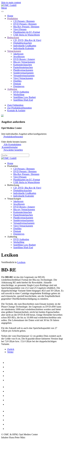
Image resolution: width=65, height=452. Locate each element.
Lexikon (21, 262)
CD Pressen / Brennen (24, 21)
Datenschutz (7, 445)
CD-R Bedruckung (15, 386)
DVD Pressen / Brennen (25, 24)
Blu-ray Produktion (15, 375)
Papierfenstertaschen (23, 67)
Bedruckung (13, 37)
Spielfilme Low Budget (24, 97)
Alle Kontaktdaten (12, 144)
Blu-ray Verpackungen (24, 62)
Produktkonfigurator (13, 136)
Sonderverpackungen (23, 73)
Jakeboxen (18, 54)
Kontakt (5, 448)
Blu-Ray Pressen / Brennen (26, 26)
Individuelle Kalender (23, 48)
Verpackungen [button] (14, 198)
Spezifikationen (13, 420)
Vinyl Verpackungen (23, 78)
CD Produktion (13, 362)
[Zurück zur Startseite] (8, 5)
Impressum (6, 442)
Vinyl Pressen (19, 29)
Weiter (10, 352)
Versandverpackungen (23, 75)
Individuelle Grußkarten (24, 45)
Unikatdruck (12, 404)
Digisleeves (18, 86)
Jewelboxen (19, 56)
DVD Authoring (21, 92)
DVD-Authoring (14, 371)
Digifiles (17, 81)
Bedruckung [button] (13, 185)
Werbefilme (18, 94)
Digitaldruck (12, 400)
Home (10, 15)
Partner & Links (13, 428)
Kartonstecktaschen (22, 64)
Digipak (17, 83)
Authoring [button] (12, 236)
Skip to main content (11, 2)
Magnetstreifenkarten (17, 411)
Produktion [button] (12, 166)
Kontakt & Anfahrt (16, 110)
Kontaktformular (9, 147)
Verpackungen (14, 51)
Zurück (10, 349)
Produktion (12, 18)
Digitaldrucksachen (22, 43)
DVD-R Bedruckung (16, 391)
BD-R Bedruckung (15, 395)
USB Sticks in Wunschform (26, 34)
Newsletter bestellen (13, 150)
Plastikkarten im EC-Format (26, 32)
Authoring (12, 89)
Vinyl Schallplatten (15, 380)
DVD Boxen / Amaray (24, 59)
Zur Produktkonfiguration (19, 108)
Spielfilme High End (23, 100)
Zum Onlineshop (15, 105)
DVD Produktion (14, 367)
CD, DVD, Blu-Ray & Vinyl (27, 40)
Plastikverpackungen (23, 70)
